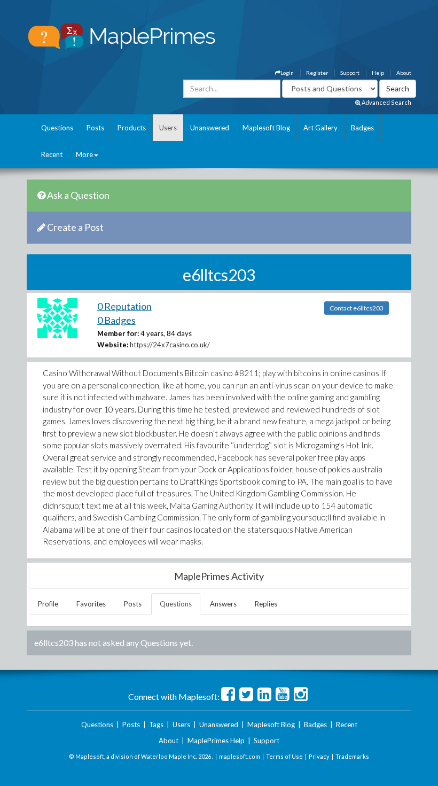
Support (349, 72)
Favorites (91, 604)
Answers (223, 604)
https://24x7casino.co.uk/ (170, 344)
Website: (112, 344)
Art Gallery (320, 127)
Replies (266, 604)
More (84, 154)
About (403, 72)
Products (132, 127)
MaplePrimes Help (216, 740)
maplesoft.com (239, 756)
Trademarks (352, 756)
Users (168, 127)
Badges (362, 127)
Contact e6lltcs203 (357, 308)
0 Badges (116, 320)
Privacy (319, 756)
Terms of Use (284, 756)
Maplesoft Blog (266, 127)
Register (317, 72)
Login (287, 72)
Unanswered (209, 127)
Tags (156, 724)
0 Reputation (124, 306)
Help (378, 72)
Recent (51, 154)
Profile (48, 604)
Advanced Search (386, 102)
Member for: (118, 333)
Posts (95, 127)
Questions (57, 127)
